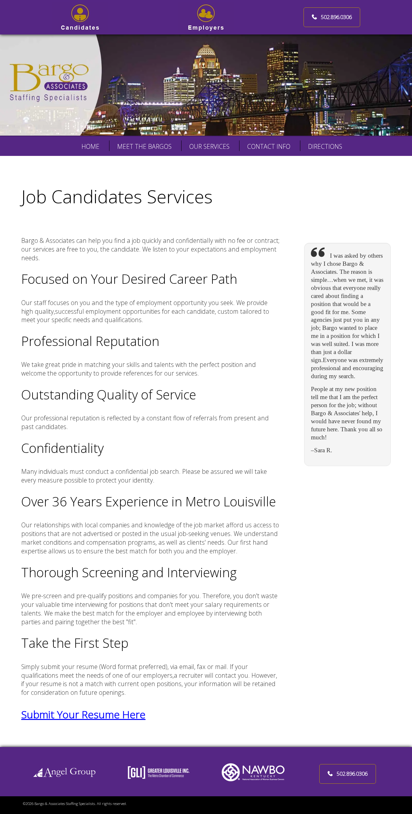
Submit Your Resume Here (83, 714)
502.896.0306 (336, 17)
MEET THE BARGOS (144, 146)
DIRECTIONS (325, 146)
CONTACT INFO (268, 146)
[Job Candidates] (80, 16)
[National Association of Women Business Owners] (253, 771)
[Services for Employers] (206, 16)
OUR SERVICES (209, 146)
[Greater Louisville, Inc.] (158, 771)
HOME (90, 146)
